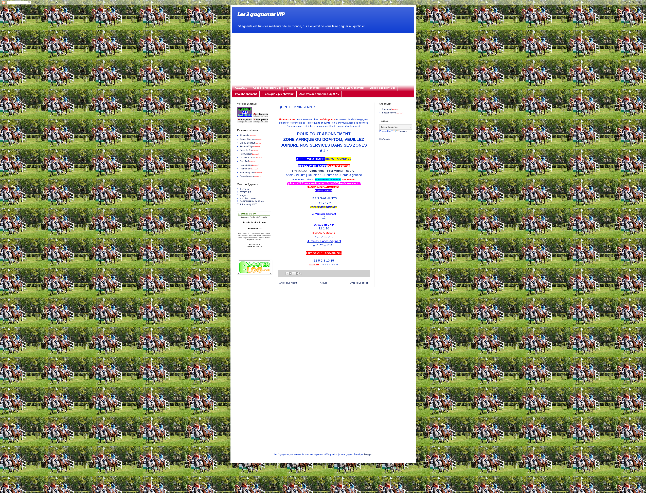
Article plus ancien (359, 283)
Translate (402, 131)
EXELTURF (245, 192)
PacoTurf (248, 161)
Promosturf (249, 168)
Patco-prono (249, 165)
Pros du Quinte (251, 172)
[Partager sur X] (293, 273)
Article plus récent (288, 283)
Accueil (323, 283)
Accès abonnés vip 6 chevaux (345, 87)
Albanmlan (248, 135)
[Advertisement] (323, 56)
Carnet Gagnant (251, 139)
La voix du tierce (251, 157)
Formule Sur (249, 150)
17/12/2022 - (324, 170)
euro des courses (248, 198)
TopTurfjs (244, 189)
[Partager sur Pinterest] (300, 273)
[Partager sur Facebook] (296, 273)
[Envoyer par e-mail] (287, 273)
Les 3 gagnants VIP (260, 13)
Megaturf (244, 195)
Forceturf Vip (250, 146)
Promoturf (390, 109)
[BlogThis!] (290, 273)
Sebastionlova (250, 176)
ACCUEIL (241, 87)
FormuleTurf (249, 154)
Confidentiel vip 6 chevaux (303, 87)
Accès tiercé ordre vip (267, 87)
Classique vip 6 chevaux (278, 94)
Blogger (367, 454)
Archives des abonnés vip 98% (319, 94)
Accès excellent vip (382, 87)
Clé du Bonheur (251, 143)
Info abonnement (246, 94)
